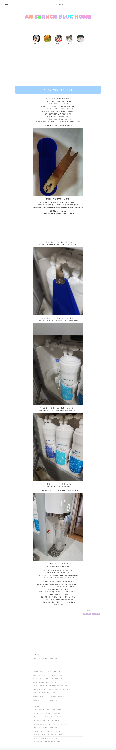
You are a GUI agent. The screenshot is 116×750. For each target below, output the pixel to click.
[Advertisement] (58, 69)
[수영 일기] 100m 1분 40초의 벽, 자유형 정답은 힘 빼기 (46, 693)
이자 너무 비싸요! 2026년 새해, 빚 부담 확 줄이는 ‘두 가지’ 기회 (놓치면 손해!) (51, 685)
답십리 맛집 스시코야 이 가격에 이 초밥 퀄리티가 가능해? (46, 717)
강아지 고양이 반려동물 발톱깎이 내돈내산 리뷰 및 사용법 (47, 720)
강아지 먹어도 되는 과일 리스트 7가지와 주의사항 (45, 738)
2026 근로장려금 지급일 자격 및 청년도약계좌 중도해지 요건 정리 (49, 678)
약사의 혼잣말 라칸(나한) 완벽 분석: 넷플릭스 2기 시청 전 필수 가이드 (49, 724)
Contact (61, 4)
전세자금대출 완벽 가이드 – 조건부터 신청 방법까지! (45, 700)
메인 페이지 (96, 614)
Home (55, 4)
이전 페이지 (87, 614)
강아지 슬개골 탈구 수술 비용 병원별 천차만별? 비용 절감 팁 (47, 742)
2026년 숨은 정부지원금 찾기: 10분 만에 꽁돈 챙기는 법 (46, 682)
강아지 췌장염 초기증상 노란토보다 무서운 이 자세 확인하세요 (48, 734)
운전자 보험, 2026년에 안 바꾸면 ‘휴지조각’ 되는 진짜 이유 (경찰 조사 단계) (51, 689)
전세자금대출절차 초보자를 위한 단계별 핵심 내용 (45, 658)
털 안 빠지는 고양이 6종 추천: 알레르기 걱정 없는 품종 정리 (47, 709)
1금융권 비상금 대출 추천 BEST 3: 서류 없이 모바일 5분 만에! (47, 675)
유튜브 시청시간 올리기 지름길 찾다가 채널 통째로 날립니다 (47, 671)
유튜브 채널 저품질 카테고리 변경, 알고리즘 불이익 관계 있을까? (48, 696)
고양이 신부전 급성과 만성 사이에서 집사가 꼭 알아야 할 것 (47, 713)
